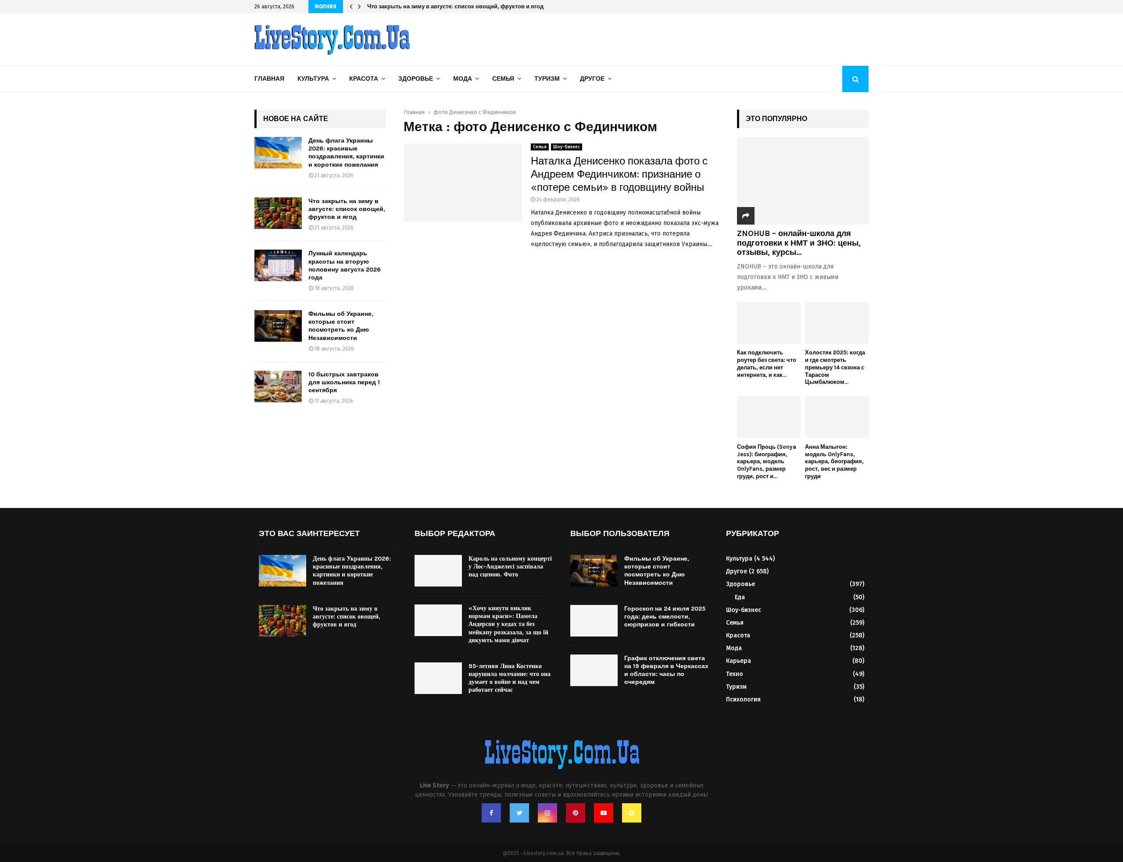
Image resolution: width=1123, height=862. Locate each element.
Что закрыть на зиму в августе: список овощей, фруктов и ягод (462, 6)
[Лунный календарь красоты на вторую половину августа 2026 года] (278, 265)
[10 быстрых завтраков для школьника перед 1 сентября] (278, 386)
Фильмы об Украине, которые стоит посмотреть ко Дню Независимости (340, 326)
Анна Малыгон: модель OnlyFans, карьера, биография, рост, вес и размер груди (834, 461)
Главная (269, 78)
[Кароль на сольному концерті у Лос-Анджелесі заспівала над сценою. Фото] (438, 571)
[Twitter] (519, 813)
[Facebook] (491, 813)
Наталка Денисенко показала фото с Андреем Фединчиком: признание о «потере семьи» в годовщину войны (619, 174)
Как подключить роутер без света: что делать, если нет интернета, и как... (766, 363)
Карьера (738, 661)
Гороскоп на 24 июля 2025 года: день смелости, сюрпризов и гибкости (664, 616)
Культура (313, 78)
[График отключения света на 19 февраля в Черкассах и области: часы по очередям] (594, 670)
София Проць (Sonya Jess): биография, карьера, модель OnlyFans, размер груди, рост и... (766, 461)
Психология (743, 699)
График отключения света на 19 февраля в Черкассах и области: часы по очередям (666, 670)
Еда (740, 597)
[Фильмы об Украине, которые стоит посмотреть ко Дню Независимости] (278, 326)
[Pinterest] (575, 813)
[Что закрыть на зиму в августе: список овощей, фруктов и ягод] (278, 213)
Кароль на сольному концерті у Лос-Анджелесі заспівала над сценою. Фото (510, 566)
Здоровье (415, 78)
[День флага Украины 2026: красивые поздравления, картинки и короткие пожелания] (278, 152)
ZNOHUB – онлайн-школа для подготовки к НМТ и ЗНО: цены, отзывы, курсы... (799, 243)
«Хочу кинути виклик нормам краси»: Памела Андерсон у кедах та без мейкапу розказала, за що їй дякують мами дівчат (508, 624)
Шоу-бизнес (566, 147)
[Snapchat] (631, 813)
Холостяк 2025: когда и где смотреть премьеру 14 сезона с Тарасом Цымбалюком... (835, 367)
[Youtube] (603, 813)
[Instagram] (547, 813)
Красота (363, 78)
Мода (462, 78)
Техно (734, 674)
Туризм (547, 78)
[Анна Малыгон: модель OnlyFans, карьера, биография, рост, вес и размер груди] (837, 417)
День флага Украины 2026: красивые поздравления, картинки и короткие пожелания (346, 152)
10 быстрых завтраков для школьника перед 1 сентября (344, 382)
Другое (592, 78)
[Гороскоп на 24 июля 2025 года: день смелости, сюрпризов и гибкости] (594, 621)
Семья (503, 78)
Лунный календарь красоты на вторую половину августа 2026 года (344, 265)
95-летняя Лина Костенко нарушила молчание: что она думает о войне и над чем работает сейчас (510, 678)
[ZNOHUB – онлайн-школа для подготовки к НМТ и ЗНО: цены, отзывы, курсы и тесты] (803, 181)
